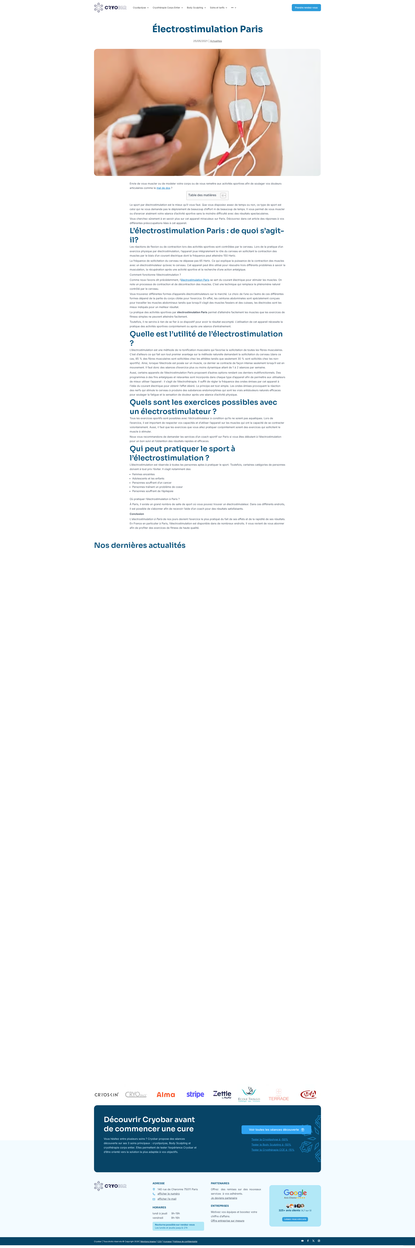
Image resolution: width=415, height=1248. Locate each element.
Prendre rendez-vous (306, 7)
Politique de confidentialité (185, 1241)
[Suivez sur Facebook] (308, 1241)
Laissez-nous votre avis (295, 1219)
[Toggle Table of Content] (221, 195)
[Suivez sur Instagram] (319, 1241)
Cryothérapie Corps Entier (166, 7)
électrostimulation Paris (195, 279)
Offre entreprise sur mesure (227, 1220)
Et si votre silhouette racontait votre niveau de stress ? (138, 702)
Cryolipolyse (139, 7)
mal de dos (163, 188)
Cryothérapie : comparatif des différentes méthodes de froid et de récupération (157, 1053)
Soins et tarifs (217, 7)
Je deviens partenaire (224, 1198)
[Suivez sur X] (313, 1241)
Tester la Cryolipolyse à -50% (269, 1139)
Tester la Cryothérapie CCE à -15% (272, 1149)
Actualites (216, 41)
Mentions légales (148, 1241)
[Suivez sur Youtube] (302, 1241)
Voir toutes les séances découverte (274, 1129)
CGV (160, 1241)
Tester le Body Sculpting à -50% (271, 1144)
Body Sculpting (195, 7)
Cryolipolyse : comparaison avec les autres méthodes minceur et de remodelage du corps (164, 877)
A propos (167, 1241)
